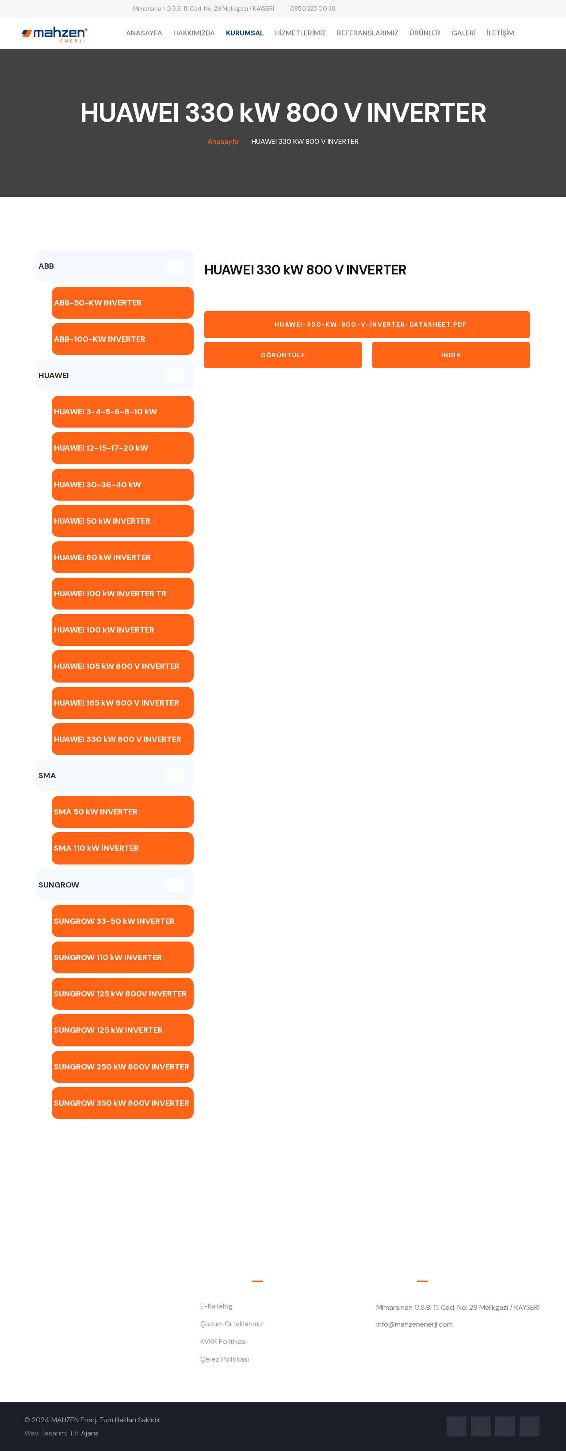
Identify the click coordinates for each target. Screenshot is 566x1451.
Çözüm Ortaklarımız (231, 1323)
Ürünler (424, 33)
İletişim (500, 33)
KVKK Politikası (223, 1341)
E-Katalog (216, 1306)
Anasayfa (144, 33)
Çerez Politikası (224, 1359)
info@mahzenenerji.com (414, 1324)
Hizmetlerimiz (300, 33)
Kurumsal (245, 33)
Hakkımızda (194, 33)
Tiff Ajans (84, 1433)
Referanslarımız (367, 33)
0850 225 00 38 (312, 8)
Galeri (463, 33)
